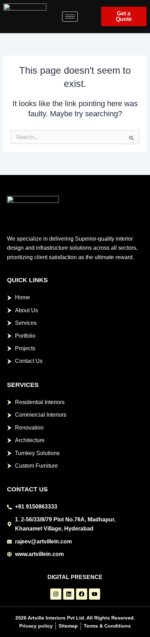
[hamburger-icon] (70, 17)
